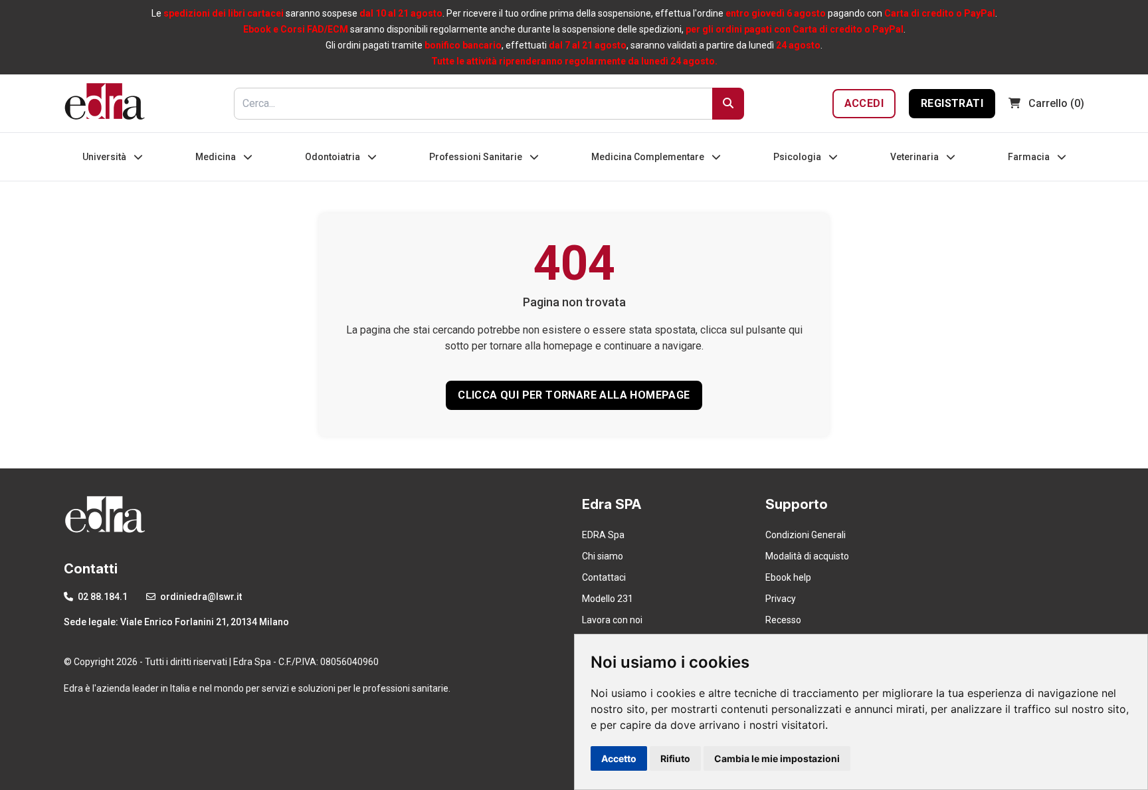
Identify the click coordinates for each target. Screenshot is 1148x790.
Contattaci (604, 577)
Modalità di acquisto (807, 556)
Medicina (216, 156)
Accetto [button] (618, 758)
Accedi (864, 103)
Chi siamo (602, 556)
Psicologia (798, 156)
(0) (1056, 103)
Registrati (952, 103)
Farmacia (1030, 156)
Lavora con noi (612, 620)
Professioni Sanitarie (476, 156)
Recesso (783, 620)
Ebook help (788, 577)
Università (105, 156)
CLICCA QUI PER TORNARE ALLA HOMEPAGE (574, 395)
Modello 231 (607, 598)
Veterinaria (915, 156)
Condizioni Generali (805, 535)
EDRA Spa (603, 535)
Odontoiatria (333, 156)
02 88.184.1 (102, 596)
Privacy (780, 598)
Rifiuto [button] (675, 758)
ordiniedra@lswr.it (200, 596)
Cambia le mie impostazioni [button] (777, 758)
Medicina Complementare (648, 156)
